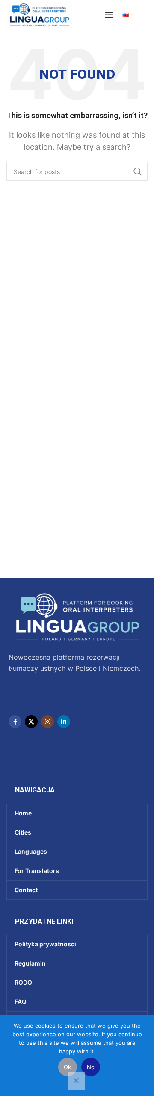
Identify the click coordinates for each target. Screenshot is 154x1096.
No (91, 1067)
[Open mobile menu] (109, 14)
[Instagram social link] (47, 721)
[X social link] (31, 721)
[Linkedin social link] (63, 721)
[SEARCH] (138, 171)
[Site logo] (39, 14)
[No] (76, 1081)
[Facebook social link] (15, 721)
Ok (67, 1067)
